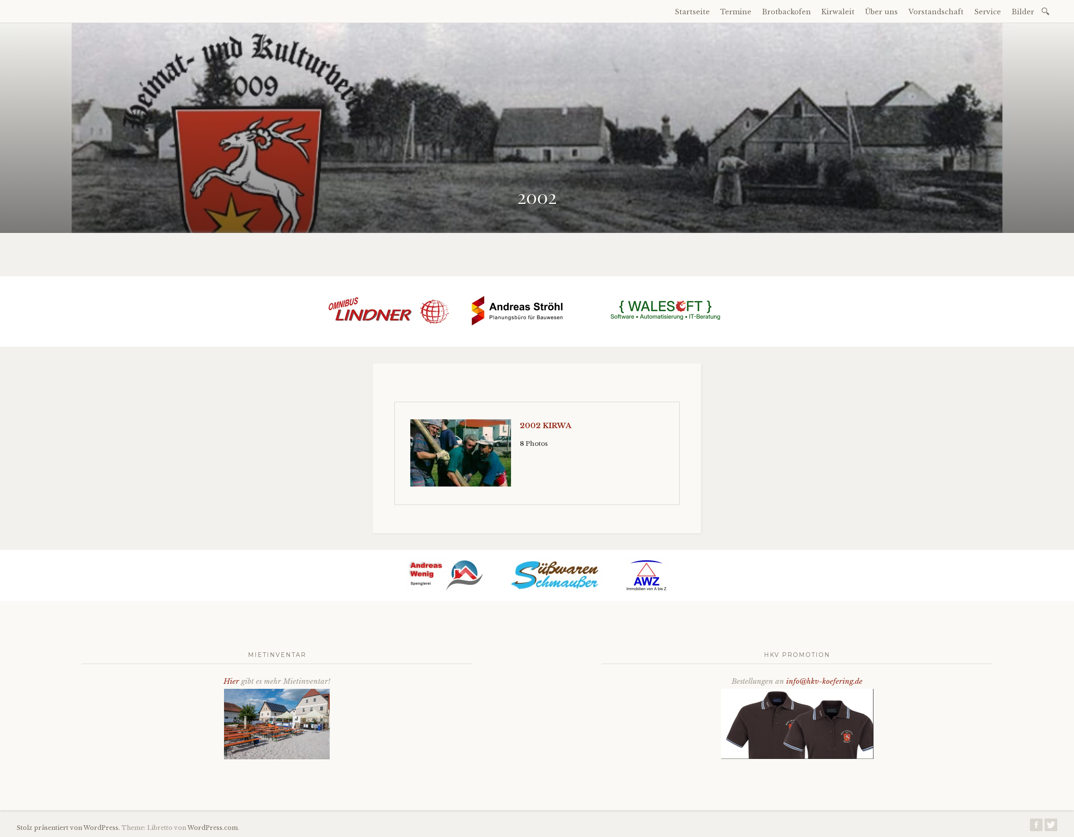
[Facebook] (1036, 827)
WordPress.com (213, 828)
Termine (735, 12)
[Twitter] (1051, 827)
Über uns (881, 12)
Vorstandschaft (936, 12)
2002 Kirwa (545, 425)
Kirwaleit (838, 12)
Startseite (692, 12)
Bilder (1022, 12)
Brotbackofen (786, 12)
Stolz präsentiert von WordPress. (68, 828)
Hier (231, 681)
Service (987, 12)
